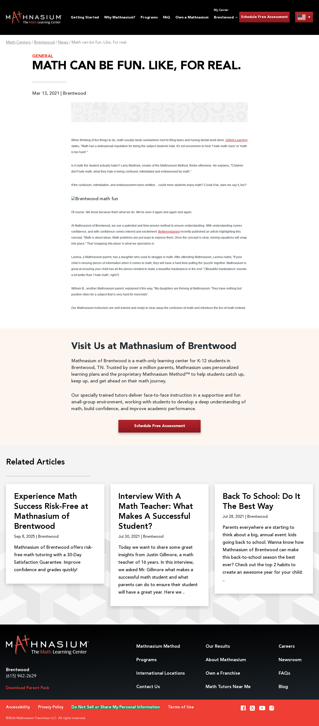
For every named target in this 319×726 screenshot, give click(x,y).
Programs (149, 17)
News (63, 43)
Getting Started (85, 17)
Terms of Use (181, 707)
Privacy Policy (50, 707)
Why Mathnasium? (119, 17)
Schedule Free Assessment (264, 17)
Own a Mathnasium (192, 17)
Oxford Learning (236, 140)
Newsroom (290, 660)
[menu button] (304, 17)
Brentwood (44, 43)
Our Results (218, 646)
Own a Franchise (223, 673)
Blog (283, 687)
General (42, 56)
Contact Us (148, 687)
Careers (287, 646)
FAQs (284, 673)
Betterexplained (169, 231)
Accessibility (18, 707)
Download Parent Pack (27, 688)
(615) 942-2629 (21, 676)
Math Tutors (228, 687)
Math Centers (18, 43)
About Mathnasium (226, 660)
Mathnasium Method (158, 646)
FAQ (166, 17)
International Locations (160, 673)
